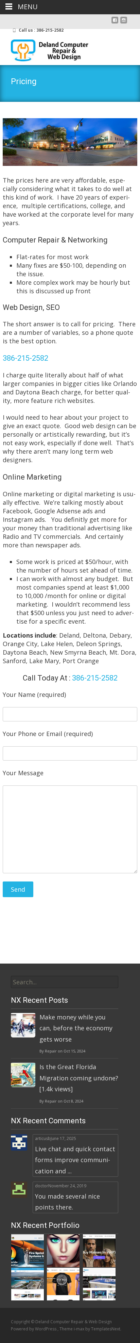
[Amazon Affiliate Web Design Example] (63, 1250)
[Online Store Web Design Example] (63, 1283)
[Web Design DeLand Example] (27, 1250)
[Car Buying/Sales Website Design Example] (99, 1250)
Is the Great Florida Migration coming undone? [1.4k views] (78, 1078)
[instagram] (123, 23)
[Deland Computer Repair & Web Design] (44, 48)
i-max (79, 1329)
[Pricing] (70, 142)
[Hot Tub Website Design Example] (99, 1283)
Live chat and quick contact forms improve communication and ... (75, 1160)
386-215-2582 (25, 358)
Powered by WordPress (34, 1329)
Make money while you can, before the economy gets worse (75, 1028)
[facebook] (114, 23)
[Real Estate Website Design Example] (27, 1283)
